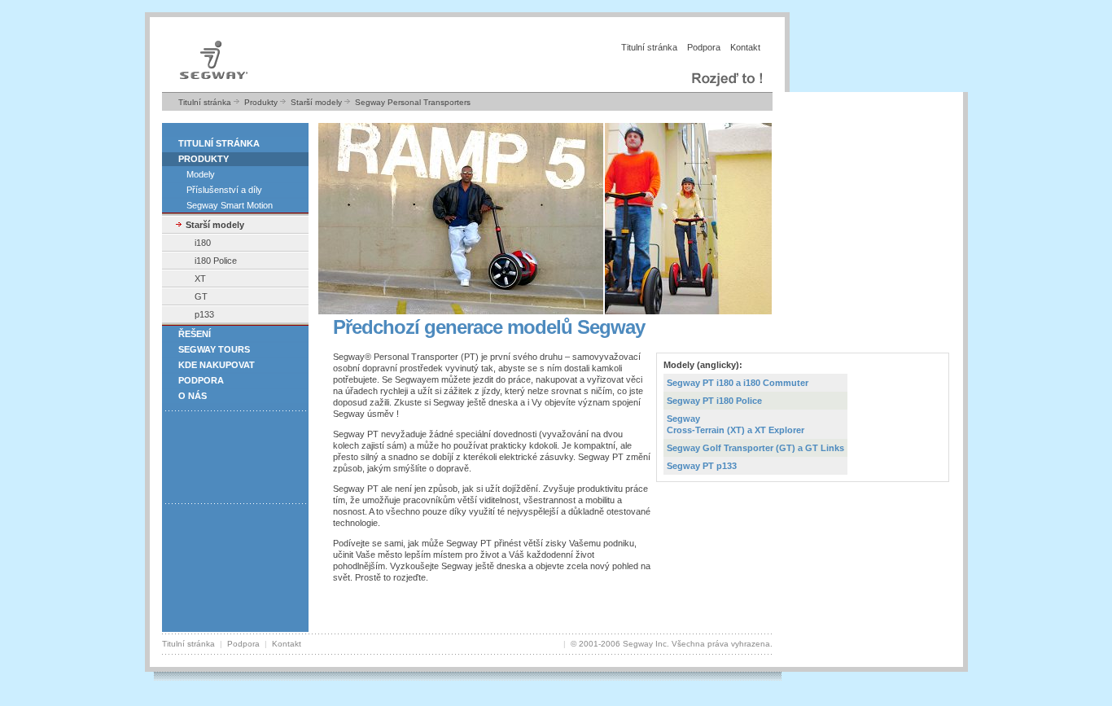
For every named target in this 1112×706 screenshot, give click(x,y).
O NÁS (192, 396)
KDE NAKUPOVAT (216, 365)
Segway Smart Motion (229, 205)
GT (201, 296)
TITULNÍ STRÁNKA (219, 143)
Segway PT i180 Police (714, 401)
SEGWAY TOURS (214, 349)
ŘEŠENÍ (194, 334)
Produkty (261, 102)
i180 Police (216, 260)
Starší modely (316, 102)
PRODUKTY (203, 159)
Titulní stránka (649, 47)
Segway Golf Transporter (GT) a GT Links (755, 448)
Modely (200, 174)
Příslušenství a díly (224, 190)
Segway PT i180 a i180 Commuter (737, 383)
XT (200, 278)
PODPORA (201, 380)
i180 (203, 243)
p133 (204, 314)
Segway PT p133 (702, 466)
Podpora (703, 47)
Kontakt (745, 47)
